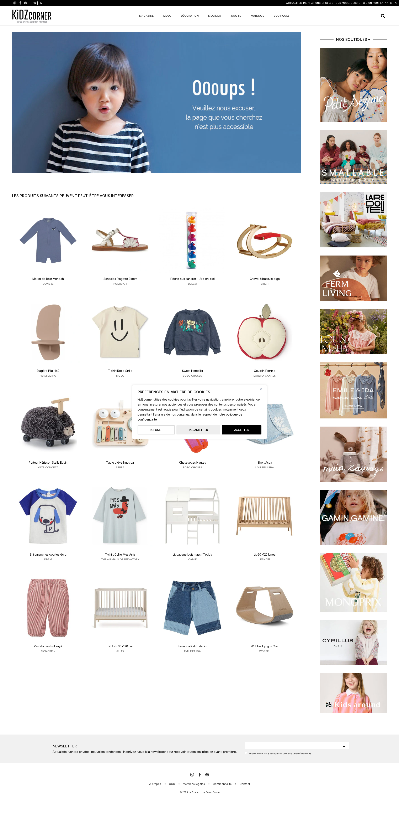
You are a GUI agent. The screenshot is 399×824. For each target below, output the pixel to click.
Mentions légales (194, 784)
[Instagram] (15, 3)
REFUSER (156, 430)
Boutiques (282, 15)
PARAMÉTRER (198, 430)
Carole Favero (212, 792)
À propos (155, 784)
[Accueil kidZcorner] (156, 102)
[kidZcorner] (32, 16)
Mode (167, 15)
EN (40, 3)
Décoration (190, 15)
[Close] (262, 388)
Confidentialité (222, 784)
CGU (172, 784)
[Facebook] (20, 3)
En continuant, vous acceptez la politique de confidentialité (280, 753)
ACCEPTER (241, 430)
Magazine (146, 15)
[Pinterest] (25, 3)
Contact (245, 784)
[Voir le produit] (48, 249)
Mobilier (214, 15)
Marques (257, 15)
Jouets (235, 15)
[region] (199, 412)
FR (34, 3)
